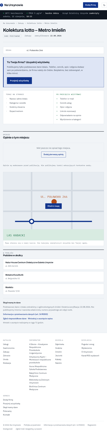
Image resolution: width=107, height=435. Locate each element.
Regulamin (92, 425)
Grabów (58, 348)
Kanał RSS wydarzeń (90, 355)
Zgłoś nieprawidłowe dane (14, 318)
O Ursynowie (87, 352)
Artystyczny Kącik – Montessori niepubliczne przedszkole (40, 360)
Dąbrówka (59, 344)
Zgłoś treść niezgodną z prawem (29, 429)
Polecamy (7, 411)
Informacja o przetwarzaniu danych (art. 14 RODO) (25, 314)
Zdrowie (6, 355)
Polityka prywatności (32, 425)
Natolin (58, 363)
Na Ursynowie (12, 5)
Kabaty (58, 359)
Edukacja (7, 363)
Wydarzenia (87, 348)
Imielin (58, 352)
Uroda (5, 359)
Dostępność (8, 429)
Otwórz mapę (53, 206)
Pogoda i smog (88, 344)
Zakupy (21, 23)
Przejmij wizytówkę (19, 80)
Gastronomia (8, 348)
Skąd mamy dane (10, 407)
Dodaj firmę (90, 5)
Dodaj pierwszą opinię (54, 154)
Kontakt (6, 414)
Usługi (5, 344)
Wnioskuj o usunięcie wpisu (40, 318)
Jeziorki (58, 355)
